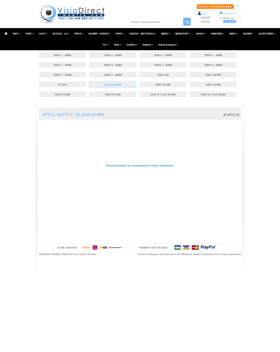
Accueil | (142, 254)
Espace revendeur (231, 254)
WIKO (232, 33)
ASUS (42, 33)
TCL (104, 44)
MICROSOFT (182, 33)
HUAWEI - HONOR (99, 33)
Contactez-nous (211, 254)
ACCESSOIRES (266, 33)
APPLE (78, 33)
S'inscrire (205, 18)
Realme (147, 44)
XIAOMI (247, 33)
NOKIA (200, 33)
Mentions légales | (192, 254)
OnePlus (131, 44)
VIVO (16, 33)
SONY (28, 33)
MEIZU (165, 33)
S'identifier (205, 21)
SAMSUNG (217, 33)
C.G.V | (178, 254)
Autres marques (167, 44)
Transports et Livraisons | (160, 254)
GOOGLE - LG (60, 33)
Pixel (117, 44)
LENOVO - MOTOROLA (142, 33)
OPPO (119, 33)
